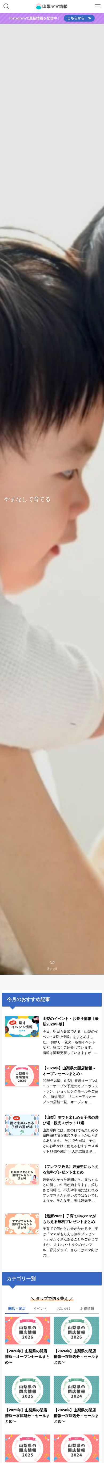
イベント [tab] (40, 1308)
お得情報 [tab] (87, 1308)
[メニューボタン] (97, 6)
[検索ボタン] (6, 6)
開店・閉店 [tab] (17, 1308)
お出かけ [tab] (64, 1308)
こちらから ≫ (79, 18)
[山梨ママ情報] (52, 6)
